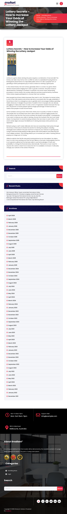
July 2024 (11, 286)
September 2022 (13, 364)
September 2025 (13, 240)
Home (38, 15)
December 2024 (13, 269)
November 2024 (13, 272)
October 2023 (12, 318)
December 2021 (13, 396)
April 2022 (11, 382)
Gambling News (46, 15)
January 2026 (12, 226)
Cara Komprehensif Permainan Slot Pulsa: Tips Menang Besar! (25, 199)
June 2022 (11, 375)
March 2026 (12, 219)
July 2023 (11, 329)
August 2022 (12, 368)
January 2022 (12, 392)
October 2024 (12, 276)
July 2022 (11, 371)
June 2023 (11, 332)
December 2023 (13, 311)
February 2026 (13, 222)
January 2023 (12, 350)
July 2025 (11, 247)
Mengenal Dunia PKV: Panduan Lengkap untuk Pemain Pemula (25, 194)
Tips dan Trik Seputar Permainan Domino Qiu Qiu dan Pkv (24, 196)
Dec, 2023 (9, 43)
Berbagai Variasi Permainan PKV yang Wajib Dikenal (22, 198)
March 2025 (12, 258)
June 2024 (11, 290)
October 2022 (12, 361)
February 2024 (13, 304)
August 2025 (12, 244)
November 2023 (13, 315)
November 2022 (13, 357)
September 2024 (13, 279)
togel (9, 474)
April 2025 (11, 254)
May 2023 (11, 336)
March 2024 (12, 300)
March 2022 (12, 385)
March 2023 (12, 343)
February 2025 (12, 261)
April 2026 (11, 215)
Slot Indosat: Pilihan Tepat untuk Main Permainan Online (23, 192)
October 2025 (12, 237)
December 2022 (13, 354)
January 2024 (12, 307)
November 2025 (13, 233)
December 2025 (13, 230)
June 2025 (11, 251)
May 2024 (11, 293)
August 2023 (12, 325)
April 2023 (11, 339)
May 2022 (11, 378)
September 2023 (13, 322)
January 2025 (12, 265)
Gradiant (8, 511)
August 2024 (12, 283)
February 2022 (12, 389)
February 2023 (12, 346)
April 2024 (11, 297)
